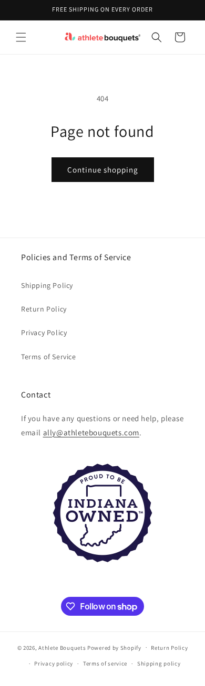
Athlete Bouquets (62, 647)
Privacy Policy (44, 332)
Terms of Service (48, 356)
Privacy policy (53, 663)
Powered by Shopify (114, 647)
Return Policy (44, 309)
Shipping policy (159, 663)
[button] (21, 37)
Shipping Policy (47, 285)
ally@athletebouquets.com (91, 432)
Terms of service (105, 663)
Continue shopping (102, 170)
